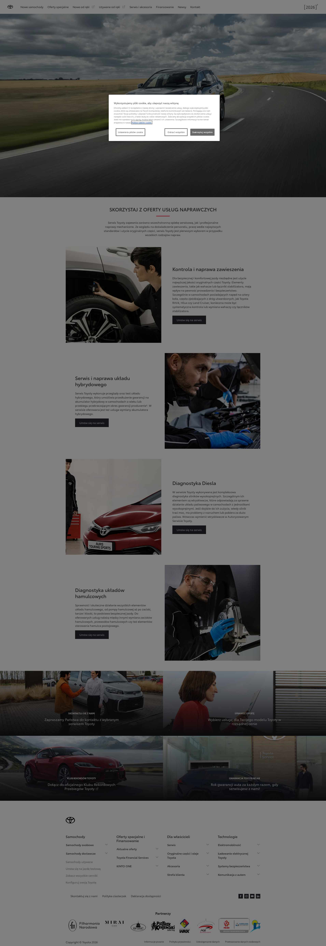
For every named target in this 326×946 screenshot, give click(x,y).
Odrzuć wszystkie (176, 132)
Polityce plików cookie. (142, 122)
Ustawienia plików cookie (130, 132)
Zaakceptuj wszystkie (202, 132)
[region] (164, 118)
